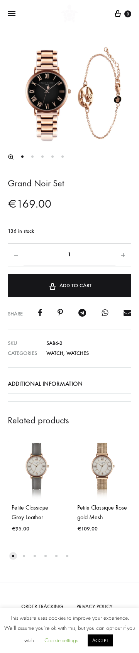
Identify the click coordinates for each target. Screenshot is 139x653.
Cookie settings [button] (61, 640)
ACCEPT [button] (100, 640)
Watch (54, 353)
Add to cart (75, 285)
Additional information (45, 383)
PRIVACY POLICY (94, 606)
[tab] (69, 384)
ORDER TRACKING (42, 606)
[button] (11, 157)
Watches (77, 353)
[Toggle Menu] (11, 14)
